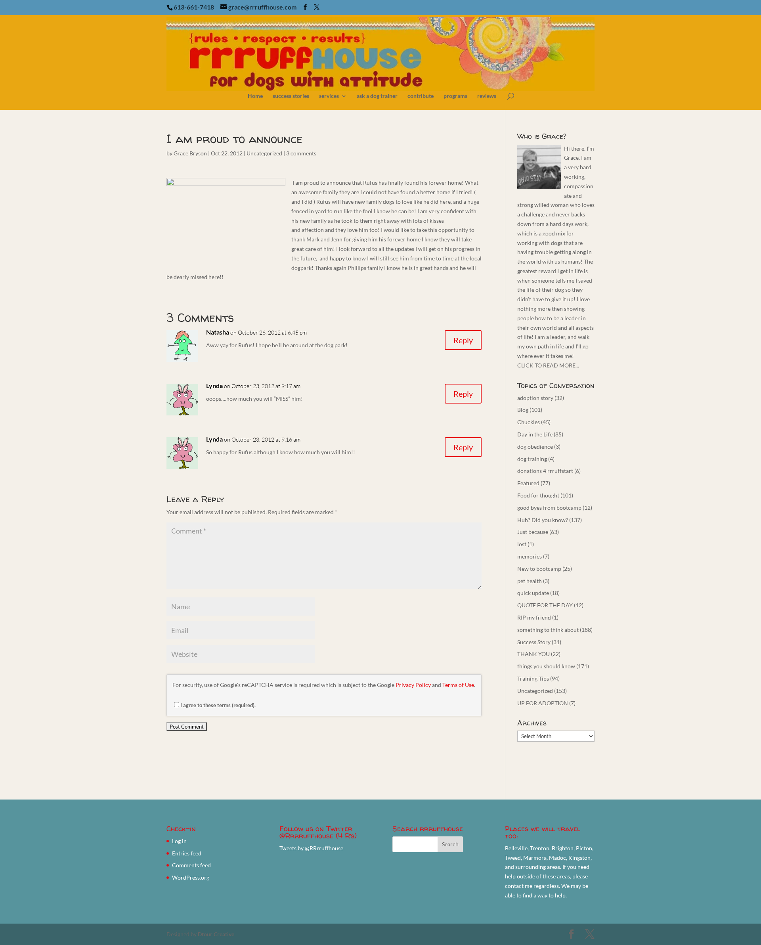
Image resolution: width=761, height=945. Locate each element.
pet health (529, 581)
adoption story (535, 397)
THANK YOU (533, 653)
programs (455, 96)
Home (255, 96)
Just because (532, 531)
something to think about (548, 629)
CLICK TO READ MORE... (548, 365)
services (329, 96)
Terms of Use (458, 684)
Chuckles (528, 422)
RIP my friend (534, 617)
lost (521, 544)
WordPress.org (190, 877)
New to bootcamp (539, 568)
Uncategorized (264, 153)
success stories (291, 96)
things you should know (546, 666)
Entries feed (186, 853)
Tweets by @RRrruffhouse (311, 848)
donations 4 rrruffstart (545, 470)
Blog (522, 409)
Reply (463, 340)
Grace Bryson (190, 153)
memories (529, 556)
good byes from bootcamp (549, 507)
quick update (533, 592)
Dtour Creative (216, 934)
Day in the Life (535, 434)
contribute (420, 96)
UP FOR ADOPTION (542, 703)
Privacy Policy (413, 684)
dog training (532, 458)
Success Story (534, 642)
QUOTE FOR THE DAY (545, 605)
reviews (486, 96)
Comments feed (191, 865)
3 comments (301, 153)
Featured (528, 483)
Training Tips (533, 678)
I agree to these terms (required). (218, 705)
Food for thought (538, 495)
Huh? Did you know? (542, 519)
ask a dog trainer (377, 96)
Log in (179, 841)
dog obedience (535, 446)
